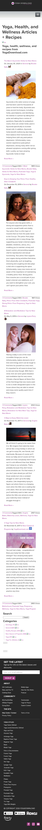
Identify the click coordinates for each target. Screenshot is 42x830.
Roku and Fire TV (7, 690)
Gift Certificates (7, 687)
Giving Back (6, 705)
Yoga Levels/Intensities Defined (13, 728)
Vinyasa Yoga (8, 799)
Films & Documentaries (11, 750)
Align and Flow (8, 730)
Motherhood (6, 606)
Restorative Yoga (9, 796)
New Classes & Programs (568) (16, 634)
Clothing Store (6, 693)
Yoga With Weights (10, 804)
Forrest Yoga (8, 753)
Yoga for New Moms (17, 174)
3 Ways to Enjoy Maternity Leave (16, 418)
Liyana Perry (31, 316)
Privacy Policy (6, 715)
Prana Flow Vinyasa (10, 784)
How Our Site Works (27, 690)
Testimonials (25, 700)
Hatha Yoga (7, 759)
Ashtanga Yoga (8, 736)
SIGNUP (8, 678)
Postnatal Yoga (24, 172)
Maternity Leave (13, 516)
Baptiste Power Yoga (10, 739)
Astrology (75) (10, 625)
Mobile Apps (25, 687)
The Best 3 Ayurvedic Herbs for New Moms (20, 61)
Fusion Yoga (8, 756)
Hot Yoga (6, 761)
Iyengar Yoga (8, 765)
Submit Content (26, 705)
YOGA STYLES (9, 722)
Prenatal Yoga (8, 790)
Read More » (8, 159)
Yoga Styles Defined (10, 725)
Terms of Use (25, 713)
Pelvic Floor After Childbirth (17, 301)
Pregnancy (28, 606)
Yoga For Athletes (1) (12, 640)
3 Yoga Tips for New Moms (14, 523)
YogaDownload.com (21, 529)
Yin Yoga (6, 801)
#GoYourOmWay (7, 700)
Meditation (7, 776)
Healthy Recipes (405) (13, 631)
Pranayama (7, 787)
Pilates (6, 779)
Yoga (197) (9, 637)
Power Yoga (7, 782)
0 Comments (7, 166)
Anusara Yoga (8, 733)
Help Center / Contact (9, 713)
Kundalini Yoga (8, 773)
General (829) (10, 628)
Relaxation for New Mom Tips (19, 411)
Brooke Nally (31, 169)
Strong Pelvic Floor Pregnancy (13, 303)
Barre (5, 745)
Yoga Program (31, 609)
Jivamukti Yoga (8, 767)
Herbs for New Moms (10, 172)
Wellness (23, 516)
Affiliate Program (7, 703)
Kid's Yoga (7, 770)
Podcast (23, 693)
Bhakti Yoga (7, 747)
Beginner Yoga (8, 742)
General (25, 64)
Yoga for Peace (26, 703)
